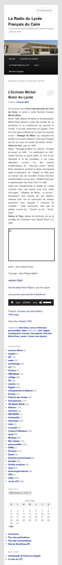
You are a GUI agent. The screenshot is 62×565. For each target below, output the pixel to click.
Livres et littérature (38, 327)
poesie (24, 336)
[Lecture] (12, 302)
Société (12, 461)
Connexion (13, 533)
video (24, 330)
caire (40, 330)
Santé (11, 454)
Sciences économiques (19, 457)
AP (9, 356)
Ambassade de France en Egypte (24, 555)
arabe (11, 360)
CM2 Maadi (13, 373)
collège (11, 377)
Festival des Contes (18, 397)
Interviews (23, 327)
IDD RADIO (13, 414)
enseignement (14, 333)
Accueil (12, 58)
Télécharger (13, 314)
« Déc (11, 526)
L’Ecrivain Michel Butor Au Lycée (22, 94)
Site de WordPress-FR (19, 543)
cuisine (11, 383)
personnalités (14, 330)
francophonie (36, 333)
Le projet (12, 427)
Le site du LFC (15, 559)
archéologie (14, 363)
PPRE (11, 447)
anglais (11, 353)
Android (22, 321)
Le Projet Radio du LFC (19, 65)
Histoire (12, 407)
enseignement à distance (20, 390)
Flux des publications (19, 537)
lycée (10, 434)
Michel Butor (14, 336)
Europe (11, 393)
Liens (36, 65)
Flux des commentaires (19, 540)
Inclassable (13, 417)
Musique (12, 437)
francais (26, 333)
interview (47, 333)
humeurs (12, 410)
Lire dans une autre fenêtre (29, 311)
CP (9, 380)
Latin (10, 424)
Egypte (46, 330)
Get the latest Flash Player (20, 287)
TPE (10, 474)
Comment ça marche (29, 58)
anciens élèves (15, 350)
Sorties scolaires (16, 464)
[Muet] (40, 302)
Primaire (12, 450)
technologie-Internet (18, 471)
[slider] (47, 302)
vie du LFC (13, 481)
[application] (31, 302)
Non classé (13, 440)
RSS (30, 321)
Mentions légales (16, 71)
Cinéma (12, 370)
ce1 (10, 366)
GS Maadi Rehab (16, 404)
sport (10, 467)
